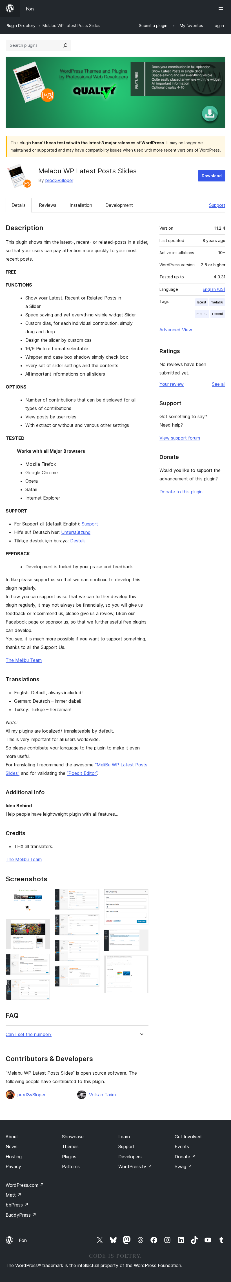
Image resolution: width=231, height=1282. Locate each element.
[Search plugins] (65, 45)
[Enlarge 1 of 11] (42, 896)
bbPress (17, 1205)
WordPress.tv (135, 1166)
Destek (77, 541)
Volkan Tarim (102, 1094)
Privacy (13, 1166)
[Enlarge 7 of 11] (92, 947)
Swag (183, 1166)
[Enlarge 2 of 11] (42, 926)
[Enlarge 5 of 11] (92, 896)
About (12, 1136)
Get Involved (188, 1136)
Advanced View (175, 329)
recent (217, 314)
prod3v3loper (59, 180)
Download (212, 175)
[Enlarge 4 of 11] (42, 987)
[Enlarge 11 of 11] (141, 963)
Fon (23, 1240)
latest (201, 302)
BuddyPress (21, 1215)
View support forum (179, 438)
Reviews (47, 205)
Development (119, 205)
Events (182, 1146)
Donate (185, 1156)
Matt (13, 1195)
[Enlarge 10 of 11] (141, 937)
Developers (130, 1156)
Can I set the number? (29, 1034)
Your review (171, 384)
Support (217, 205)
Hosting (14, 1156)
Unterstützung (75, 532)
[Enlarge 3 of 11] (42, 961)
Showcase (73, 1136)
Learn (124, 1136)
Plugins (69, 1156)
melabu (217, 302)
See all (218, 384)
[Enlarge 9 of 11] (141, 896)
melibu (202, 314)
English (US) (214, 289)
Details (19, 205)
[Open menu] (222, 8)
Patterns (71, 1166)
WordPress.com (25, 1185)
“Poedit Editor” (82, 773)
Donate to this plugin (181, 491)
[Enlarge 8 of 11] (92, 973)
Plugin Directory (20, 25)
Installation (81, 205)
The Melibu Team (24, 660)
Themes (70, 1146)
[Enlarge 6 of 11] (92, 922)
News (11, 1146)
